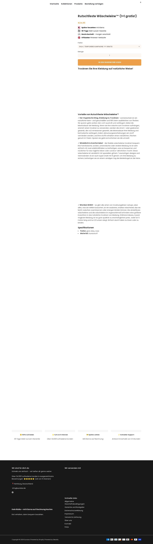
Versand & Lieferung (73, 517)
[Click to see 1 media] (16, 412)
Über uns (68, 520)
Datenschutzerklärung (74, 510)
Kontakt (68, 524)
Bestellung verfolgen (94, 4)
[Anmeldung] (136, 4)
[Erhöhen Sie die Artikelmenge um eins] (139, 55)
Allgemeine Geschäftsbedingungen (75, 502)
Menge (81, 51)
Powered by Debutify (51, 540)
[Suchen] (138, 4)
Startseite (54, 4)
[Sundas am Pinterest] (12, 492)
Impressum (69, 514)
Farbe (80, 43)
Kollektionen (66, 4)
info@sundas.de (19, 488)
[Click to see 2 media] (27, 412)
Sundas (27, 540)
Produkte (78, 4)
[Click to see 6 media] (70, 412)
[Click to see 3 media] (38, 412)
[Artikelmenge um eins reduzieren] (80, 55)
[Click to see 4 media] (49, 412)
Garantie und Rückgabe (74, 507)
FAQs (67, 527)
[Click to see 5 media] (59, 412)
